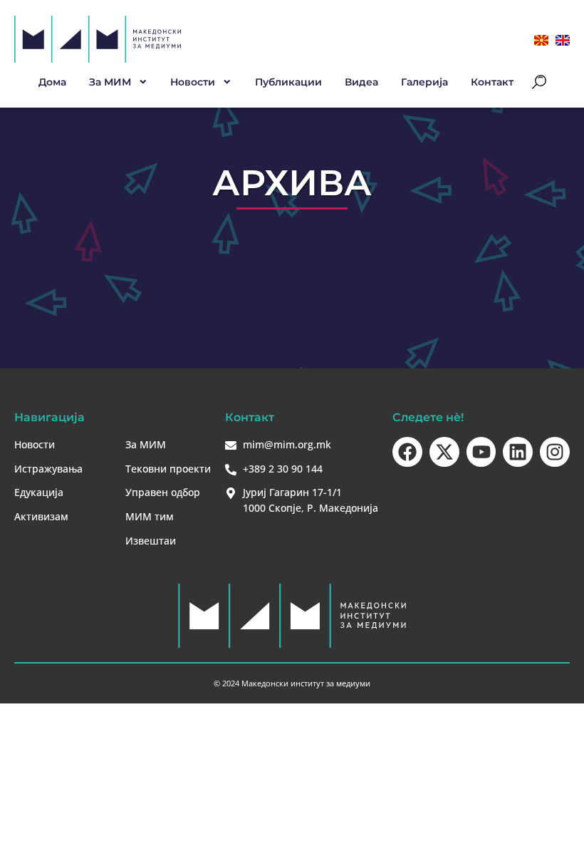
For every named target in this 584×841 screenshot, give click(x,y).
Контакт (492, 82)
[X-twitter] (444, 452)
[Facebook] (407, 452)
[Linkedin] (518, 452)
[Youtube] (481, 452)
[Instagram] (555, 452)
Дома (52, 82)
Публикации (288, 82)
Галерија (424, 82)
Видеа (361, 82)
